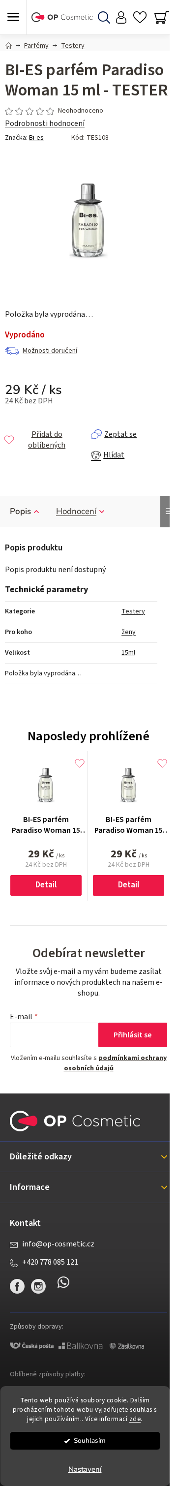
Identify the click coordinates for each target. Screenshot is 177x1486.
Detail (46, 885)
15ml (128, 653)
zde (135, 1419)
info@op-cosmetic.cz (58, 1244)
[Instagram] (38, 1286)
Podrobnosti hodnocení (45, 123)
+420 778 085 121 (50, 1262)
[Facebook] (17, 1286)
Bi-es (36, 138)
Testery (133, 611)
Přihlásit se (133, 1035)
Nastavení (85, 1469)
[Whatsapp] (63, 1286)
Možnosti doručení (50, 351)
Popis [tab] (20, 511)
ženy (128, 632)
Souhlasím (90, 1440)
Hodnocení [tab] (76, 511)
